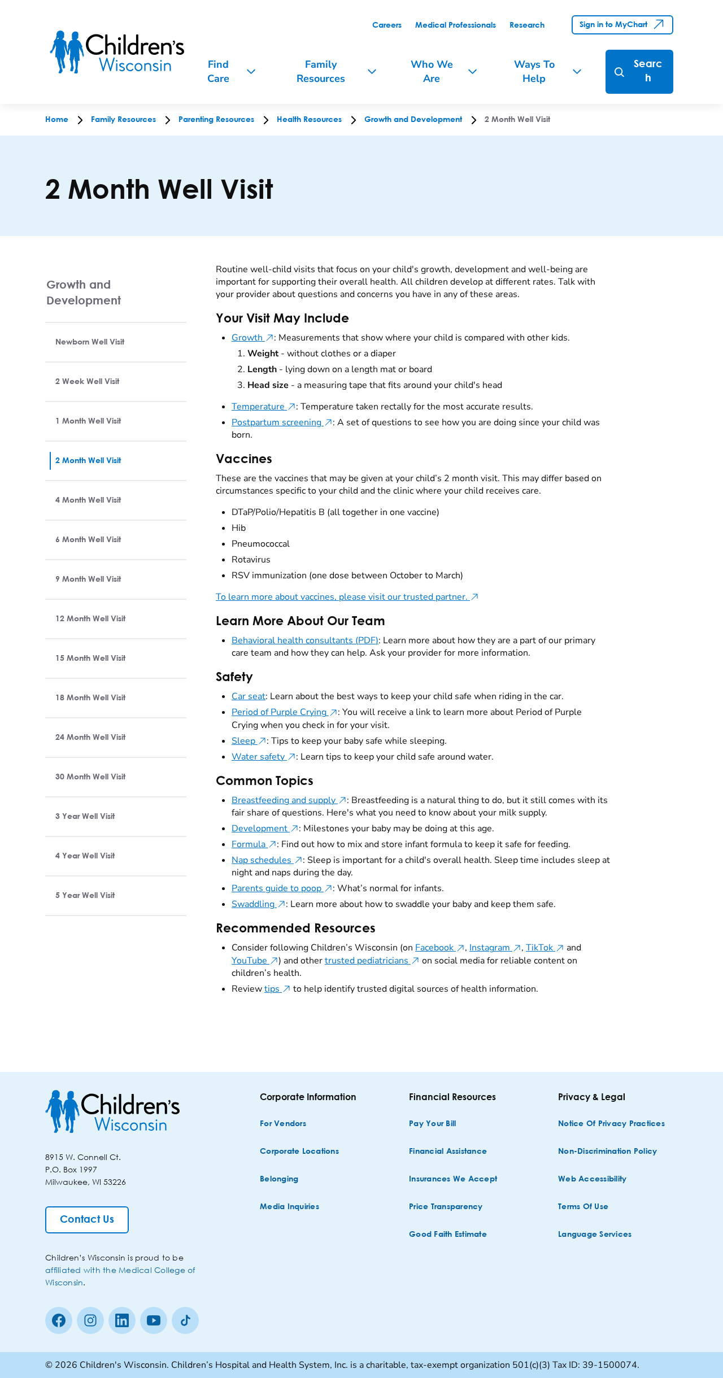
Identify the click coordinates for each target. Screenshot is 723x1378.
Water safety (264, 757)
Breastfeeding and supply (289, 800)
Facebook (440, 947)
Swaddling (259, 904)
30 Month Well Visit (90, 777)
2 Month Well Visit (88, 461)
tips (277, 989)
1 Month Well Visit (88, 421)
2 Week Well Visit (87, 382)
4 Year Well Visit (85, 856)
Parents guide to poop (282, 888)
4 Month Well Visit (88, 500)
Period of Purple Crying (285, 712)
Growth (253, 338)
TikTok (545, 947)
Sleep (249, 741)
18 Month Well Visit (90, 698)
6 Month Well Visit (88, 540)
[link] (387, 25)
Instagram (495, 947)
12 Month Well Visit (90, 619)
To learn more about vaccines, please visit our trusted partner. (347, 597)
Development (265, 828)
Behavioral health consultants (305, 640)
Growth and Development (83, 292)
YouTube (255, 960)
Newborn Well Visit (89, 342)
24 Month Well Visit (90, 738)
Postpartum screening (282, 422)
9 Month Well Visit (88, 579)
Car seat (248, 696)
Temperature (264, 406)
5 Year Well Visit (85, 896)
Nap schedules (267, 860)
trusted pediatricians (372, 960)
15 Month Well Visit (90, 658)
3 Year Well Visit (85, 817)
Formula (254, 844)
